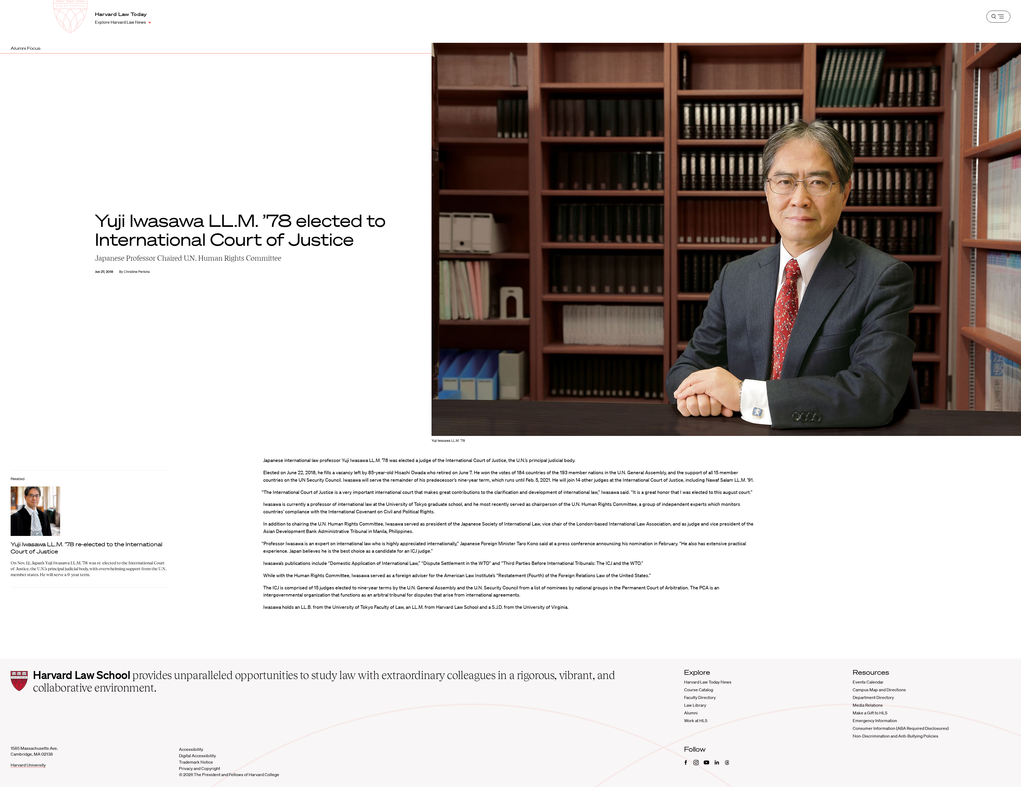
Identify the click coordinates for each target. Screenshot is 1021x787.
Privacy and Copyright (199, 768)
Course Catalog (698, 689)
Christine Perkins (137, 271)
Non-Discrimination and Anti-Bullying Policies (895, 736)
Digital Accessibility (197, 755)
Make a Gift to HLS (870, 712)
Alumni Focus (25, 48)
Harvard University (28, 765)
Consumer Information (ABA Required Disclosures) (901, 728)
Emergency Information (875, 720)
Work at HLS (695, 720)
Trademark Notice (196, 762)
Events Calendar (868, 682)
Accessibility (191, 749)
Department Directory (873, 697)
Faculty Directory (700, 697)
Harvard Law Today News (707, 682)
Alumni (691, 712)
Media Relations (868, 705)
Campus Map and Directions (879, 689)
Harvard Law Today (121, 14)
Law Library (695, 705)
